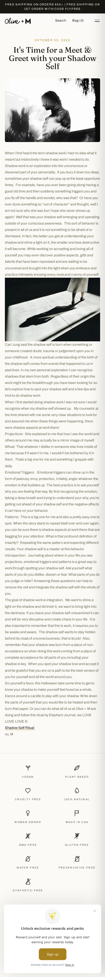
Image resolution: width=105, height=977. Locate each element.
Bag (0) (78, 20)
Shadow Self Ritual (20, 728)
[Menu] (97, 20)
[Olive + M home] (18, 21)
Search (60, 20)
